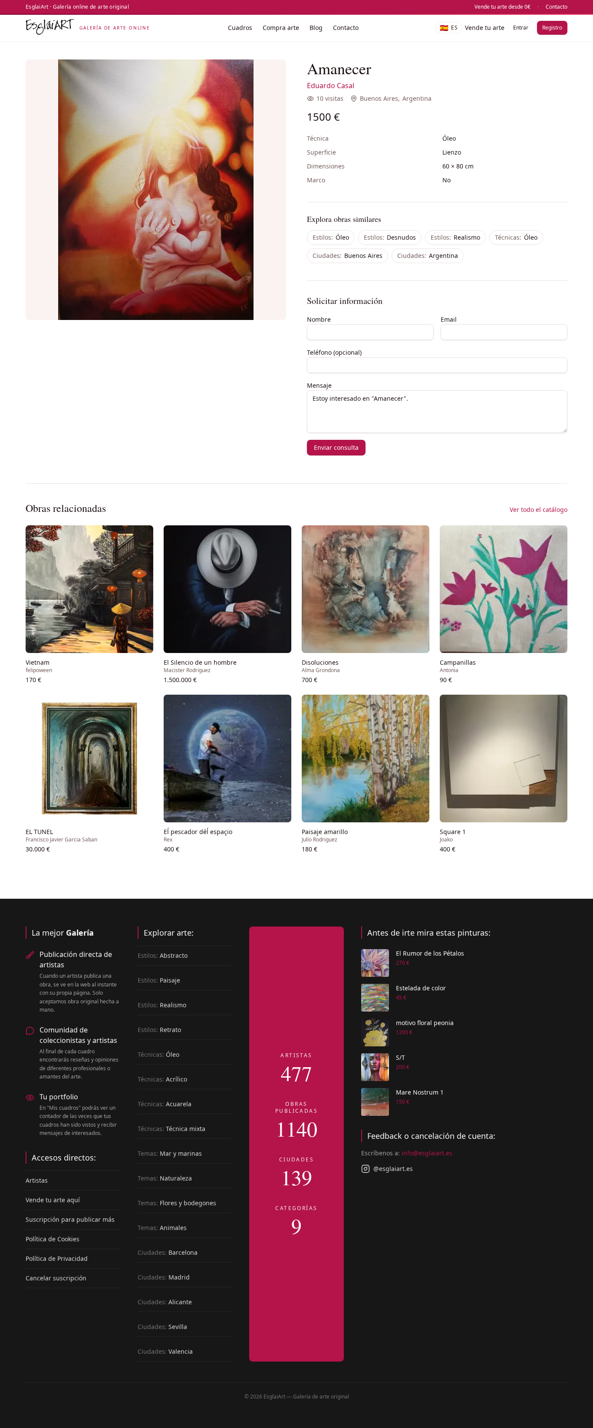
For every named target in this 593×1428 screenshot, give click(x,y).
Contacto (556, 6)
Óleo (331, 237)
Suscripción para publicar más (70, 1219)
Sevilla (162, 1326)
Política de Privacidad (57, 1258)
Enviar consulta (336, 447)
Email (449, 319)
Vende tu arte (484, 27)
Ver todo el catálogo (538, 509)
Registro (552, 27)
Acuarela (164, 1104)
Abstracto (163, 955)
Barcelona (168, 1252)
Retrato (159, 1030)
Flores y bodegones (177, 1203)
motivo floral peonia (425, 1023)
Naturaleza (165, 1178)
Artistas (37, 1180)
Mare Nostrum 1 (420, 1092)
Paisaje (159, 980)
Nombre (319, 319)
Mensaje (319, 385)
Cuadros (240, 27)
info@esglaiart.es (427, 1153)
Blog (316, 27)
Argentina (417, 98)
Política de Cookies (52, 1239)
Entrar (520, 27)
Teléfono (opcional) (334, 352)
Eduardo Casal (330, 85)
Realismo (455, 237)
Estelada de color (421, 988)
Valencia (165, 1351)
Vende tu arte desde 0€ (502, 6)
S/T (400, 1057)
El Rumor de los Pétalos (430, 953)
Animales (162, 1228)
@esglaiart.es (393, 1168)
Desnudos (390, 237)
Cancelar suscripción (56, 1278)
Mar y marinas (170, 1153)
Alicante (165, 1302)
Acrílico (162, 1079)
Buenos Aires (379, 98)
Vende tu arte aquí (53, 1200)
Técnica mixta (171, 1129)
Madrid (164, 1277)
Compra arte (281, 27)
